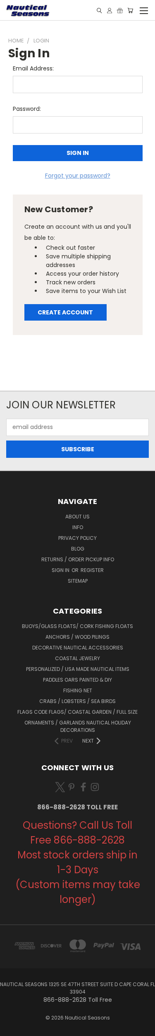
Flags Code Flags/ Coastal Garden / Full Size (77, 711)
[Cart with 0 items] (130, 10)
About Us (77, 516)
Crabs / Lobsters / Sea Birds (77, 701)
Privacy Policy (77, 537)
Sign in (61, 570)
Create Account (65, 312)
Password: (27, 109)
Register (92, 570)
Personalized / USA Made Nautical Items (77, 669)
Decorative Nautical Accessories (77, 647)
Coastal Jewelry (77, 658)
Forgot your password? (77, 175)
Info (77, 527)
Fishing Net (77, 690)
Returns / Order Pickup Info (77, 559)
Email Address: (33, 68)
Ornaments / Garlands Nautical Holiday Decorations (77, 726)
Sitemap (78, 580)
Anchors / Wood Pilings (77, 636)
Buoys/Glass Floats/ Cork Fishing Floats (77, 626)
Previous (12, 1027)
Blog (77, 548)
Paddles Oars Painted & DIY (77, 679)
